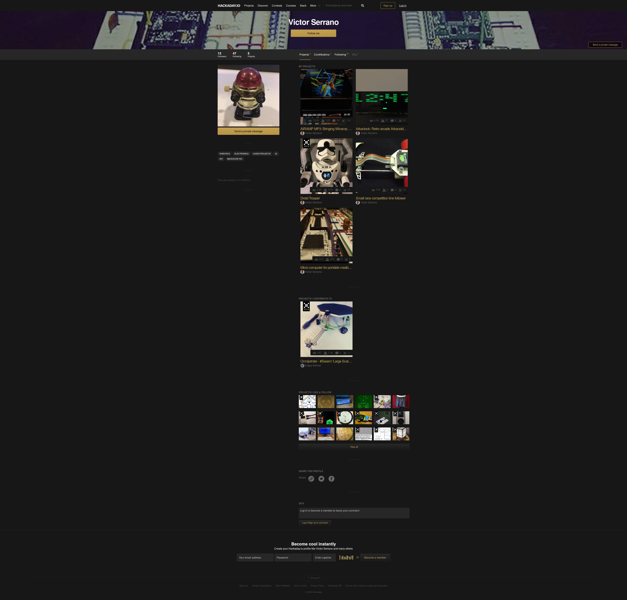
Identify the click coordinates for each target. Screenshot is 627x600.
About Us (243, 585)
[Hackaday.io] (229, 5)
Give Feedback (283, 585)
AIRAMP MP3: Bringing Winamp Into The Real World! (338, 128)
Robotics (225, 153)
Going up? (314, 577)
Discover (263, 5)
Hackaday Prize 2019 (306, 143)
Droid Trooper (310, 197)
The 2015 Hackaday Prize (376, 397)
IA (276, 153)
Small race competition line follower (381, 197)
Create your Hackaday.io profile (292, 548)
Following (342, 54)
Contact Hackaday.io (262, 585)
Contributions (322, 54)
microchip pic (234, 158)
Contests (277, 5)
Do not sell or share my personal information (367, 585)
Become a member (375, 557)
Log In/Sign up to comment (315, 522)
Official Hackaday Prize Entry (301, 397)
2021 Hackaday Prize (395, 429)
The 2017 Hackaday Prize (376, 413)
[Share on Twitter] (322, 477)
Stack (303, 5)
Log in (402, 5)
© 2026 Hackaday (313, 592)
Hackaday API (335, 585)
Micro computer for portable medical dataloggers (334, 267)
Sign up (387, 5)
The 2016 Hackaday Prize (301, 413)
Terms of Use (300, 585)
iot (221, 158)
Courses (291, 5)
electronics (241, 153)
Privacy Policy (317, 585)
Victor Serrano (313, 133)
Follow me (313, 33)
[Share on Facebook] (331, 477)
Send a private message (605, 44)
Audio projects (262, 153)
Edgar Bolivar (313, 365)
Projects (249, 5)
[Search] (362, 5)
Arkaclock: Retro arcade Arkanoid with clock (387, 128)
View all (354, 446)
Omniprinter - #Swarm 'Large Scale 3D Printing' (333, 360)
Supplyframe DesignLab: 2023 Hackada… (395, 413)
